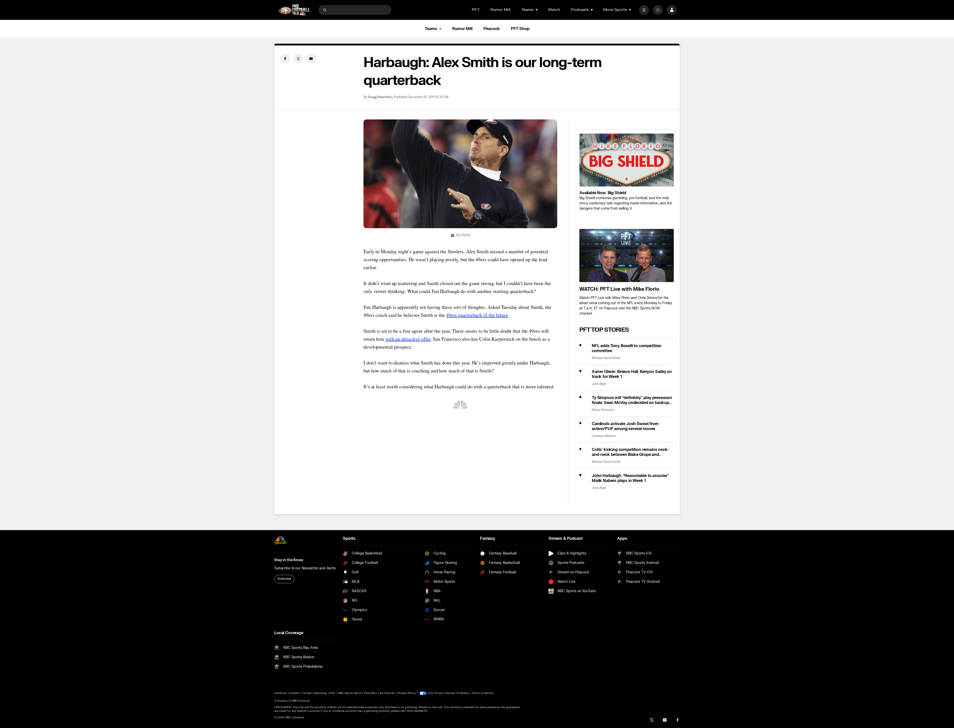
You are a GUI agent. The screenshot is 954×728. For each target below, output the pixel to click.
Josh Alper (599, 384)
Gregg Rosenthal (379, 97)
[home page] (294, 9)
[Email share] (311, 59)
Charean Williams (604, 436)
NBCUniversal (301, 701)
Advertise (280, 693)
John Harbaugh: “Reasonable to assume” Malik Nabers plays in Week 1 (630, 478)
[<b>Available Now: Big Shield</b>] (626, 160)
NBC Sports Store (349, 693)
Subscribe (284, 579)
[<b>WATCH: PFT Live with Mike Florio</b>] (626, 255)
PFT (475, 9)
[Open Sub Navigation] (536, 9)
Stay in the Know (288, 560)
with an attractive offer (408, 338)
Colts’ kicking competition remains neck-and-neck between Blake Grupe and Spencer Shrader (630, 452)
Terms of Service (483, 693)
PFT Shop (520, 28)
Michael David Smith (606, 358)
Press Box (370, 693)
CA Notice (462, 693)
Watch (554, 9)
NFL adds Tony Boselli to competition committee (626, 348)
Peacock (491, 28)
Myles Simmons (603, 410)
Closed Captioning (314, 693)
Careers (295, 693)
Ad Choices (387, 693)
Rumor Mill (500, 9)
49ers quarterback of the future (477, 315)
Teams (431, 28)
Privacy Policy (407, 693)
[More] (644, 10)
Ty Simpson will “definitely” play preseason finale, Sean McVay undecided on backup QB (632, 400)
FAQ (332, 693)
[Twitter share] (298, 59)
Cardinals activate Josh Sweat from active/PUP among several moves (625, 426)
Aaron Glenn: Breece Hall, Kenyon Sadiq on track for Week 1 (632, 374)
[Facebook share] (285, 59)
